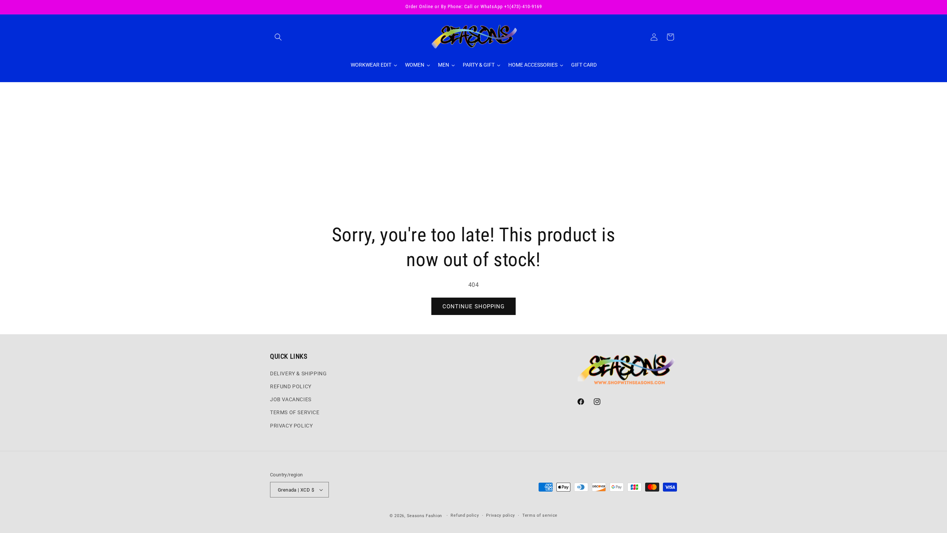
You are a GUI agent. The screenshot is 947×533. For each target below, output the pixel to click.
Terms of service (539, 515)
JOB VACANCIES (290, 399)
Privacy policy (500, 515)
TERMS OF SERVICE (295, 412)
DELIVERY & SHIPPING (298, 373)
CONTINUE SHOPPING (473, 306)
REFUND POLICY (290, 386)
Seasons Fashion (424, 515)
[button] (278, 37)
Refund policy (465, 515)
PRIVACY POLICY (291, 426)
